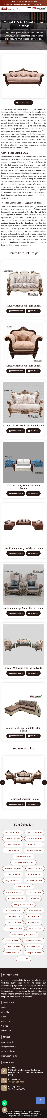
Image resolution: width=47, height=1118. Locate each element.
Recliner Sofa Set (34, 850)
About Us (5, 1012)
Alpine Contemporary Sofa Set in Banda (23, 729)
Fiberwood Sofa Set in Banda (23, 799)
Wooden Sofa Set (12, 832)
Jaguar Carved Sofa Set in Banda (24, 305)
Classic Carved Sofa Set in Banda (24, 365)
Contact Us (5, 1021)
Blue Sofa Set (33, 916)
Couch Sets (23, 958)
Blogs (3, 1017)
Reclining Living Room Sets (23, 934)
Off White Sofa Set (14, 928)
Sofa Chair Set (35, 928)
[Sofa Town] (39, 8)
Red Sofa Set (33, 922)
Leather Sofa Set (13, 844)
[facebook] (40, 1100)
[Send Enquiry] (4, 1110)
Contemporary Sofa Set (23, 862)
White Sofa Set (14, 916)
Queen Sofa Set (35, 868)
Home (3, 1008)
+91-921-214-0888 (16, 1082)
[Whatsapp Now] (4, 1103)
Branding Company (31, 1116)
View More (34, 311)
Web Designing (34, 1114)
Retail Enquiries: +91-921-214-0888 (24, 2)
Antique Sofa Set (34, 832)
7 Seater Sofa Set (23, 886)
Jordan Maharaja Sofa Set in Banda (23, 668)
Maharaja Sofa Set (23, 856)
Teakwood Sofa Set (33, 940)
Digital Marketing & (16, 1116)
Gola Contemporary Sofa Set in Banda (23, 548)
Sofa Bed (35, 898)
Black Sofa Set (35, 910)
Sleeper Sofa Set (34, 952)
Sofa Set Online (34, 844)
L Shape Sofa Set (12, 838)
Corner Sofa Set (12, 850)
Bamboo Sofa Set (15, 898)
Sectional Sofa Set (14, 910)
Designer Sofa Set (8, 1047)
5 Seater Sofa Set (34, 880)
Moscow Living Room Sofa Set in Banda (23, 487)
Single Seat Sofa (12, 880)
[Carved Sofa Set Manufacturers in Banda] (23, 76)
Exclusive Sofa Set (13, 868)
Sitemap (4, 1026)
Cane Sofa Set (35, 892)
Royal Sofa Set (34, 874)
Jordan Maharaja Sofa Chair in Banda (23, 608)
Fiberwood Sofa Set (9, 1056)
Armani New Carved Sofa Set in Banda (23, 425)
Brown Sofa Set (14, 922)
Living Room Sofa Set (23, 904)
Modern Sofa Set (8, 1051)
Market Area (6, 1030)
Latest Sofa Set (13, 946)
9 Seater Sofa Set (13, 892)
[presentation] (2, 782)
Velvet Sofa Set (12, 952)
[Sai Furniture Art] (11, 9)
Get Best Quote (25, 102)
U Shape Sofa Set (34, 838)
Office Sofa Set (11, 940)
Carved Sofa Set (7, 1042)
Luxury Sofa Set (13, 874)
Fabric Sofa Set (33, 946)
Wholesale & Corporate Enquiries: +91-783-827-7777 (24, 4)
